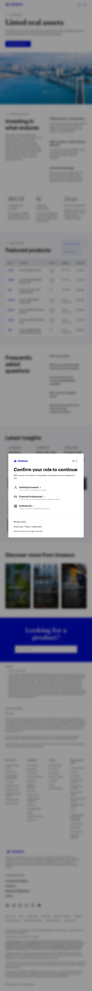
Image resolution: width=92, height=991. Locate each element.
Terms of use (18, 526)
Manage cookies (20, 522)
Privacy (27, 526)
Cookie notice (37, 526)
